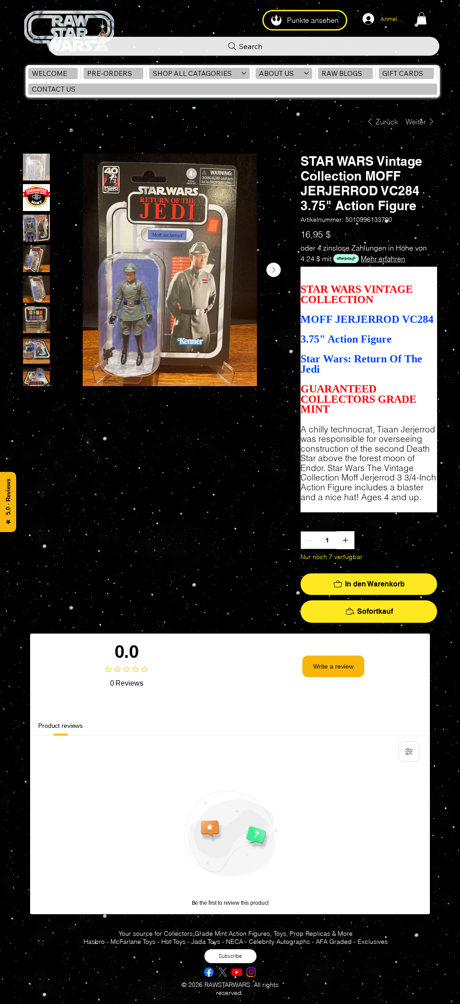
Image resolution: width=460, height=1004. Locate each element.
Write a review (333, 666)
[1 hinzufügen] (345, 540)
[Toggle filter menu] (408, 751)
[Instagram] (251, 972)
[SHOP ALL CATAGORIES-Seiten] (244, 73)
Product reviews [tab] (60, 725)
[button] (421, 18)
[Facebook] (209, 972)
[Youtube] (236, 972)
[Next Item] (273, 270)
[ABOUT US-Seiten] (306, 73)
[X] (223, 972)
